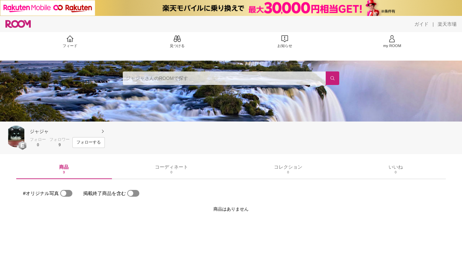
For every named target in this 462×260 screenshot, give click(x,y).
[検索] (332, 78)
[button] (16, 136)
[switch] (66, 193)
